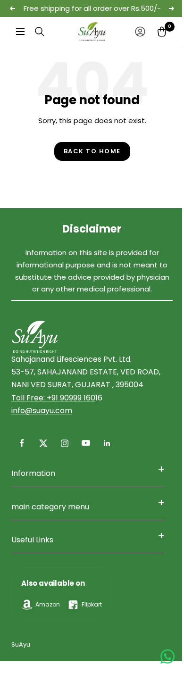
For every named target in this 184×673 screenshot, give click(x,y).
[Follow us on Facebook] (22, 443)
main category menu (50, 506)
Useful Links (32, 539)
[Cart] (162, 31)
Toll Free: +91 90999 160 (53, 397)
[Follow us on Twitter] (43, 443)
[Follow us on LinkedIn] (106, 443)
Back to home (92, 151)
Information (33, 473)
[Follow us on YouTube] (85, 443)
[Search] (39, 31)
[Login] (140, 31)
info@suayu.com (41, 410)
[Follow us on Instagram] (64, 443)
